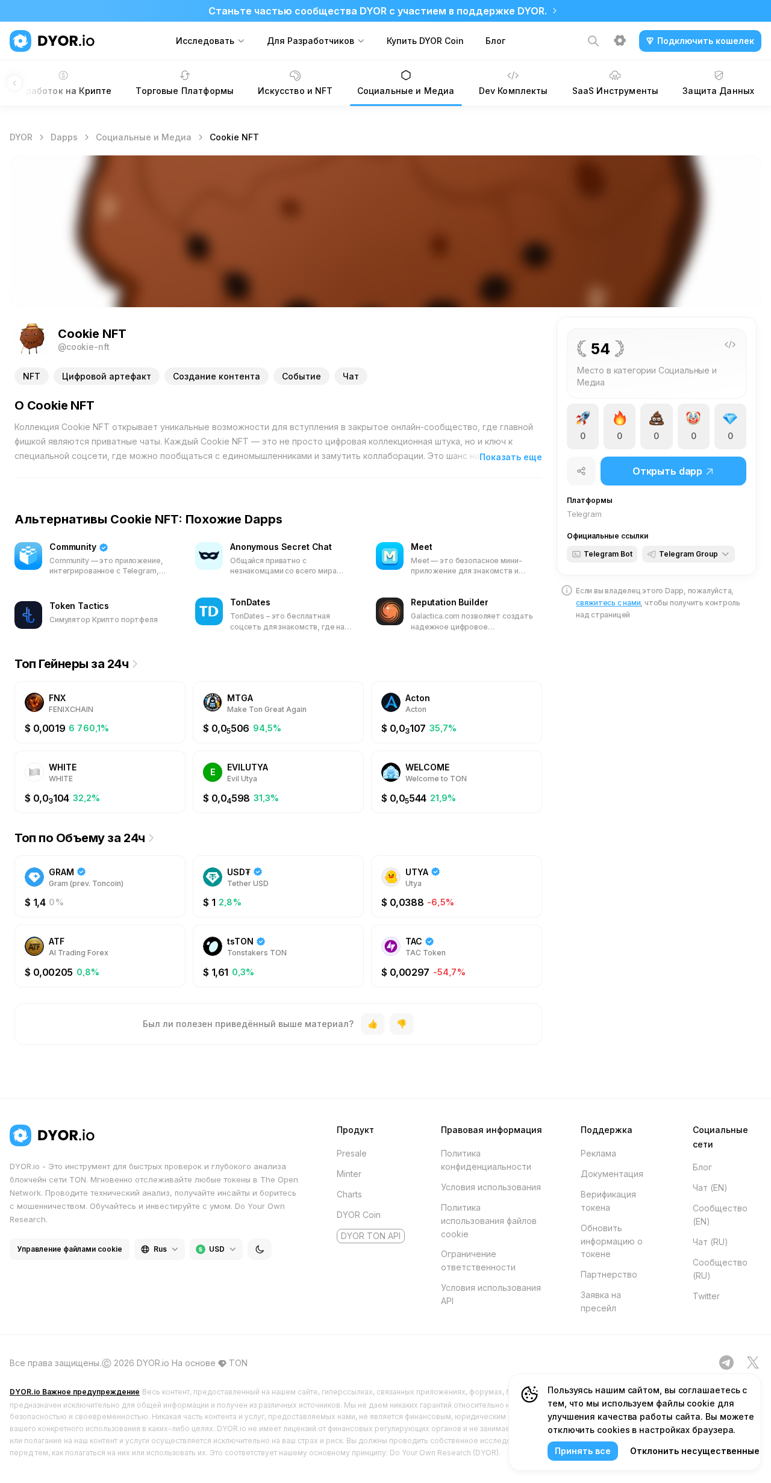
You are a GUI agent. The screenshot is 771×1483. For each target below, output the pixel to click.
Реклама (598, 1153)
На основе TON (210, 1363)
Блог (495, 41)
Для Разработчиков (310, 41)
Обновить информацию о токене (612, 1241)
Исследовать (205, 41)
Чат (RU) (710, 1242)
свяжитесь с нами (608, 602)
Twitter (706, 1296)
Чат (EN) (710, 1187)
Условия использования (491, 1187)
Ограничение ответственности (478, 1260)
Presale (352, 1153)
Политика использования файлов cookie (489, 1220)
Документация (612, 1174)
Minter (349, 1174)
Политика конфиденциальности (486, 1160)
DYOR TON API (371, 1236)
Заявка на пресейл (601, 1301)
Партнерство (609, 1274)
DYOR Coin (359, 1215)
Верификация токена (608, 1201)
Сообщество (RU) (720, 1269)
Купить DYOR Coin (425, 41)
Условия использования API (491, 1294)
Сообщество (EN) (720, 1214)
